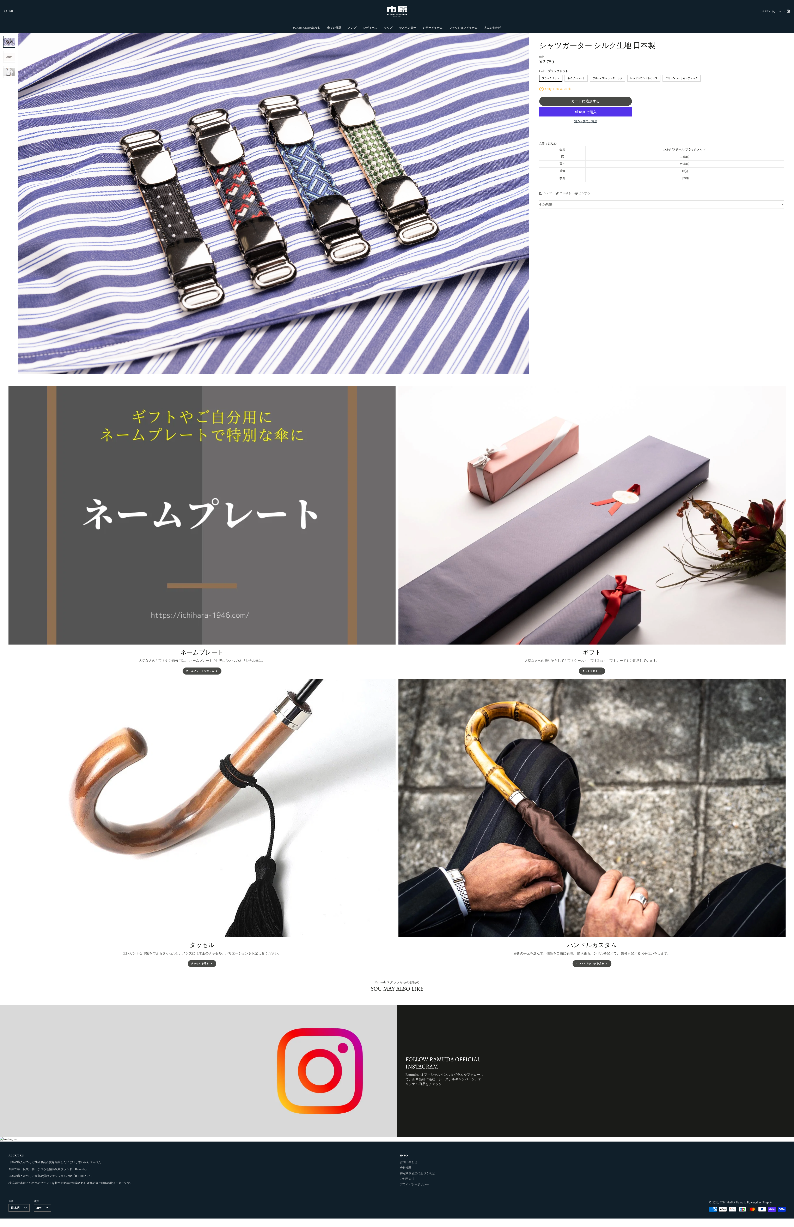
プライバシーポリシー (414, 1184)
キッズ (388, 28)
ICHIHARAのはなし (307, 28)
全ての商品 (334, 28)
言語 (10, 1201)
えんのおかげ (492, 28)
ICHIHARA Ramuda (733, 1202)
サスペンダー (407, 28)
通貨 (36, 1201)
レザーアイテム (433, 28)
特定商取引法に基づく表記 (417, 1173)
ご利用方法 (407, 1179)
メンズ (352, 28)
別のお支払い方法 (585, 121)
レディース (370, 28)
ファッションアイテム (463, 28)
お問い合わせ (408, 1162)
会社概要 (405, 1168)
